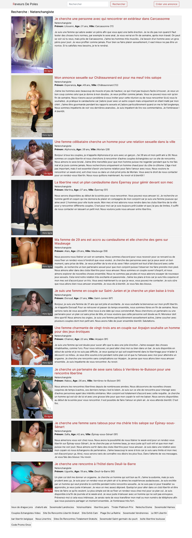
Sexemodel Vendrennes (135, 513)
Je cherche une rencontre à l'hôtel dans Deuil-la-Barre (95, 464)
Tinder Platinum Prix (122, 507)
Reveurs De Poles (25, 4)
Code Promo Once (21, 524)
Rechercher (118, 4)
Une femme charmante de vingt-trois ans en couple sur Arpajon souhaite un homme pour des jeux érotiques (117, 329)
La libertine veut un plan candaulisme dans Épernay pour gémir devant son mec (114, 182)
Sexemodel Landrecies (62, 507)
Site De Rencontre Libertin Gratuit (61, 513)
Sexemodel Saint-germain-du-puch (119, 518)
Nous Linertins (43, 518)
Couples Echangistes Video (25, 513)
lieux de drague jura (22, 507)
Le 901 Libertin (159, 513)
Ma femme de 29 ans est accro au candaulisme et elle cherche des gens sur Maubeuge (111, 241)
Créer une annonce (166, 4)
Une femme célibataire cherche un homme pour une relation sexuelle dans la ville (115, 142)
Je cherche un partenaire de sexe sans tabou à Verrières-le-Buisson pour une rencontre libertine (112, 371)
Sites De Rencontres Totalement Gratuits (75, 518)
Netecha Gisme (144, 507)
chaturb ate (41, 507)
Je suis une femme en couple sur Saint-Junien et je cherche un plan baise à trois (114, 291)
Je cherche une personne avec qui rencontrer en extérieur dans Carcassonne (112, 19)
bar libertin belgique (22, 518)
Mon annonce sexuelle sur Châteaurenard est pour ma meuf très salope (108, 77)
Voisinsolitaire (84, 507)
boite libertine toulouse (152, 518)
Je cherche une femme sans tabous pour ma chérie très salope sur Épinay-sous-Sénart (115, 425)
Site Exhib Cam (90, 513)
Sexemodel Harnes (165, 507)
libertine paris (101, 507)
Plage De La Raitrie (110, 513)
